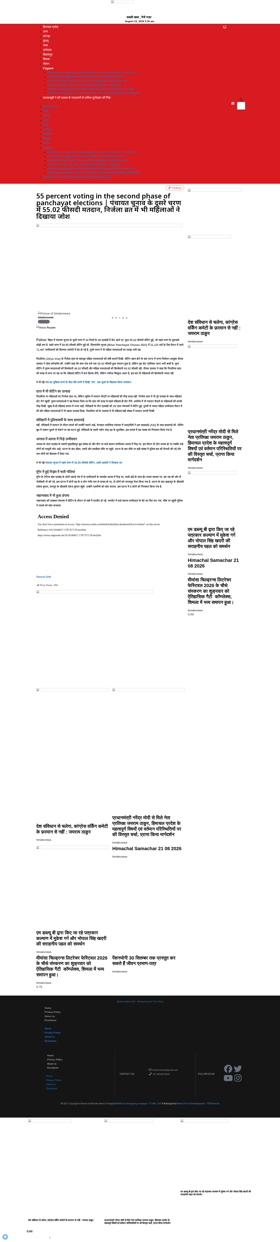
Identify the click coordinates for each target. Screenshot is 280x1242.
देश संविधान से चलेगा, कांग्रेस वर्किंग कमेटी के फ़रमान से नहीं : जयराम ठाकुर (214, 328)
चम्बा (45, 45)
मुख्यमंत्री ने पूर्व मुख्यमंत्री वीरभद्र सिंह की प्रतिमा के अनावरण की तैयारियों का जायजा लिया (90, 89)
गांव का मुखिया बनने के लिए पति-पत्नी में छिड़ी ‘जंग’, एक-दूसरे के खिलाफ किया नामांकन (88, 382)
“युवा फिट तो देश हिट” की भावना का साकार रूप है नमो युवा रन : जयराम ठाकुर (84, 85)
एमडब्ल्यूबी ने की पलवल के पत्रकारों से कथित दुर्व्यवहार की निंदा (77, 98)
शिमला (46, 59)
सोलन (46, 64)
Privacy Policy (53, 1012)
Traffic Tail (155, 1103)
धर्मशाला (47, 50)
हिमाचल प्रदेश (50, 27)
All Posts (44, 321)
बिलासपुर (47, 54)
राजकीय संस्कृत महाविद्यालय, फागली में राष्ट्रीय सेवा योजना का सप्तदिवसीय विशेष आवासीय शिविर (93, 93)
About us (50, 1016)
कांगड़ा (46, 36)
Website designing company (132, 1103)
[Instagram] (238, 1078)
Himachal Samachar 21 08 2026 (146, 848)
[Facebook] (228, 1069)
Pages (47, 68)
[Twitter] (238, 1069)
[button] (241, 100)
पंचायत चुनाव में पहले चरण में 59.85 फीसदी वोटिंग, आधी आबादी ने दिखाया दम (83, 462)
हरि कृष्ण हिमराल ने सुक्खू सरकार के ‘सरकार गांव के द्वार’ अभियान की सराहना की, (85, 76)
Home (48, 1008)
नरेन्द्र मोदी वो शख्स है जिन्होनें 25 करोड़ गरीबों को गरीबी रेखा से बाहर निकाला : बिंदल (87, 81)
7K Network (213, 1103)
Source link (43, 576)
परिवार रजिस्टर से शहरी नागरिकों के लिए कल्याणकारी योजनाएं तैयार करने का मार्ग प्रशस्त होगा (92, 72)
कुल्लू (45, 40)
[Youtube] (228, 1078)
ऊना (45, 31)
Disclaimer (51, 1020)
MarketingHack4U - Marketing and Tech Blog (140, 1001)
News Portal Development (191, 1103)
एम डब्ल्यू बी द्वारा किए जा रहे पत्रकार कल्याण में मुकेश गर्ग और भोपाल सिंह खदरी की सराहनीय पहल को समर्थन (71, 938)
